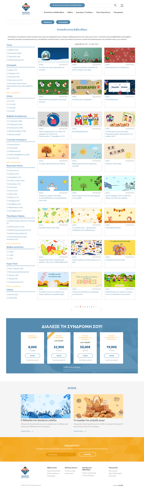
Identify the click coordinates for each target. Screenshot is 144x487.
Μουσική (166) (14, 158)
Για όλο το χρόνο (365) (16, 180)
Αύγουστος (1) (14, 170)
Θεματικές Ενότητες (53, 471)
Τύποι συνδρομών (88, 475)
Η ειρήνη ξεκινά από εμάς (115, 260)
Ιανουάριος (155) (15, 184)
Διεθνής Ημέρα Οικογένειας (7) (20, 230)
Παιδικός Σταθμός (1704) (17, 131)
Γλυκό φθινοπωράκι (113, 228)
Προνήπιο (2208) (14, 134)
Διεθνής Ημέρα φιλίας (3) (18, 233)
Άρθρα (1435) (13, 50)
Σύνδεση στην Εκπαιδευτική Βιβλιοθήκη (67, 5)
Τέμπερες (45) (13, 275)
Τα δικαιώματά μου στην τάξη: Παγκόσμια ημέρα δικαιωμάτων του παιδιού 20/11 (119, 134)
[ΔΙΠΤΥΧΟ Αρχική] (25, 472)
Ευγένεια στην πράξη (113, 164)
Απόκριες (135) (14, 73)
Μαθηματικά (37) (15, 151)
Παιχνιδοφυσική (111, 99)
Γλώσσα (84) (13, 148)
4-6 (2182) (12, 108)
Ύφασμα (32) (13, 279)
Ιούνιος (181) (13, 191)
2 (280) (11, 252)
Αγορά (32, 355)
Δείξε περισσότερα (13, 93)
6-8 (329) (12, 111)
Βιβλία (70, 12)
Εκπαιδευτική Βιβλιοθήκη (54, 12)
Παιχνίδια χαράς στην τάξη (49, 228)
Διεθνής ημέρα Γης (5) (16, 227)
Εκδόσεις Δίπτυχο (53, 473)
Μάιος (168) (13, 194)
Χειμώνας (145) (14, 77)
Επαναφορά (63, 22)
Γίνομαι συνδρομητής (89, 473)
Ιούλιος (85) (13, 187)
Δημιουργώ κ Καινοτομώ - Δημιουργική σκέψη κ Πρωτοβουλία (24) (20, 86)
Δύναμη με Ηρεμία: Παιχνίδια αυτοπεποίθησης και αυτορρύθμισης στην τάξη (53, 198)
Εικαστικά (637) (14, 144)
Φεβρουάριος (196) (15, 207)
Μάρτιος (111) (14, 197)
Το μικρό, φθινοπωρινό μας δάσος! (52, 164)
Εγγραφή (87, 454)
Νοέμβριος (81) (14, 201)
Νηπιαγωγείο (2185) (16, 128)
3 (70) (10, 258)
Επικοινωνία (69, 473)
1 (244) (11, 255)
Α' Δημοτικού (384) (15, 121)
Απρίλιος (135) (14, 174)
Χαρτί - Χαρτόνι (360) (16, 268)
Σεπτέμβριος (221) (15, 211)
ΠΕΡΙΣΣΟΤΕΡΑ (25, 431)
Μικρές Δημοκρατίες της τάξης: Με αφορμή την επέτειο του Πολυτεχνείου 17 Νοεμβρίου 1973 (52, 134)
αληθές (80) (13, 298)
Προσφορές (118, 12)
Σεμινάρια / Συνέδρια (84, 12)
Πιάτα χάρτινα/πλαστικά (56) (19, 272)
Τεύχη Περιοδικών (103, 12)
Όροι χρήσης (113, 471)
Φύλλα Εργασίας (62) (16, 60)
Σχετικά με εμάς (70, 471)
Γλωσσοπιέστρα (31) (16, 282)
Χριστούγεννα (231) (16, 80)
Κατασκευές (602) (15, 53)
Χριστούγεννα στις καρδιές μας (117, 67)
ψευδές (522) (13, 294)
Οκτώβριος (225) (15, 204)
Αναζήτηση (115, 5)
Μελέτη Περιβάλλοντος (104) (19, 155)
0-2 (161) (12, 101)
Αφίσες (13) (13, 70)
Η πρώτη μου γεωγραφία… (82, 99)
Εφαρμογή (48, 22)
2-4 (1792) (12, 104)
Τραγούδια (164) (14, 56)
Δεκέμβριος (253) (15, 177)
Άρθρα (41, 64)
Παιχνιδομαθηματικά (80, 131)
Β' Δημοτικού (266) (15, 124)
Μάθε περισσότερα (72, 367)
